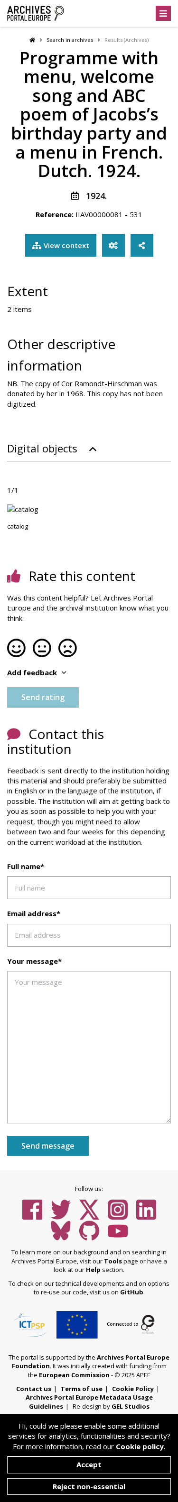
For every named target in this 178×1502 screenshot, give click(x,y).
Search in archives (70, 39)
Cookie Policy (133, 1388)
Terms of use (82, 1388)
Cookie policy (140, 1446)
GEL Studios (131, 1406)
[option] (89, 509)
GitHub (131, 1292)
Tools (113, 1261)
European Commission (74, 1375)
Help (93, 1269)
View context (66, 245)
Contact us (33, 1388)
